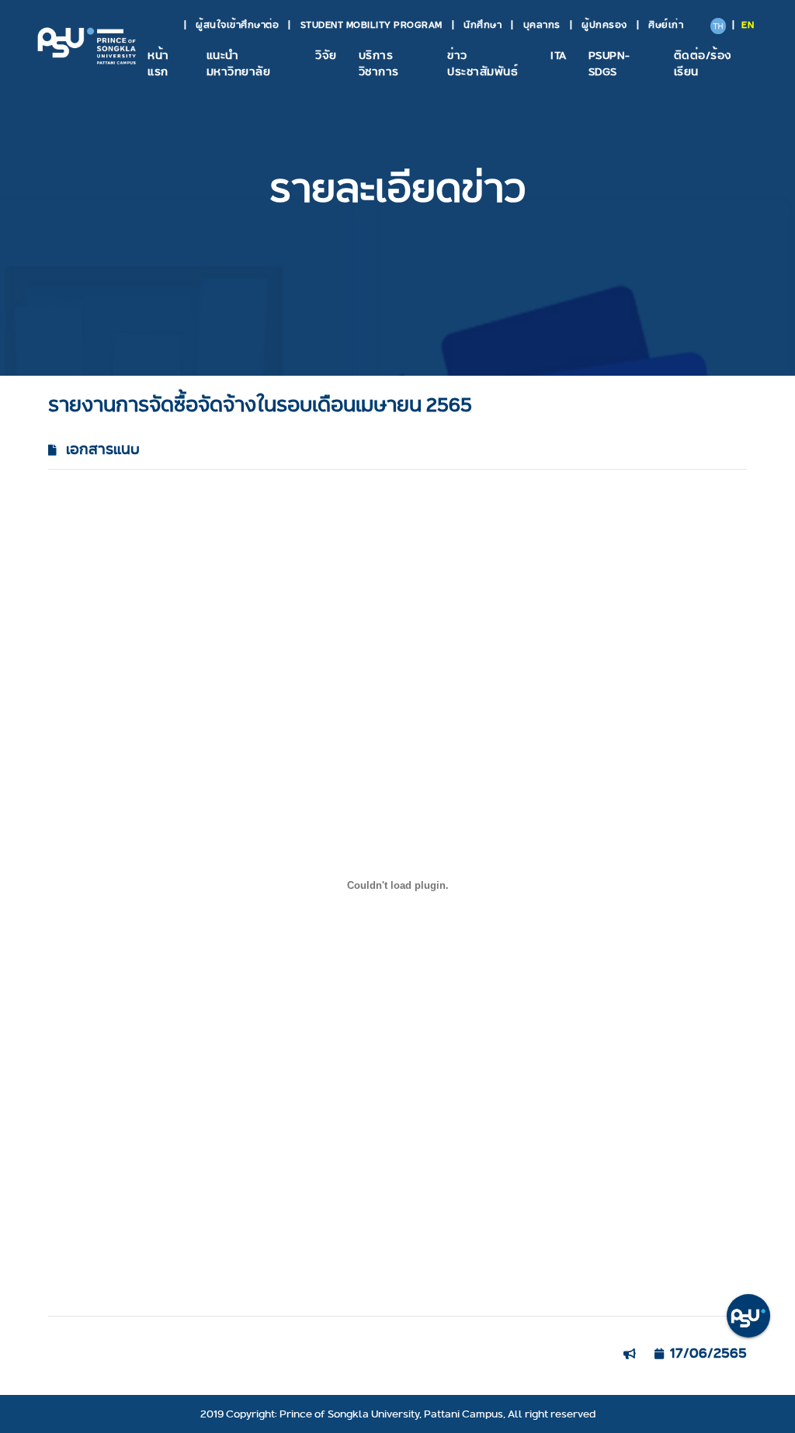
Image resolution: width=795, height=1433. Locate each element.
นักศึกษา (482, 24)
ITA (558, 55)
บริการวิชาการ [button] (379, 63)
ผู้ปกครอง (604, 24)
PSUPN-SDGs (609, 63)
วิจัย (326, 55)
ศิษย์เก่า (665, 24)
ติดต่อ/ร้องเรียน (702, 63)
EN (747, 24)
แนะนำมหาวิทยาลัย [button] (239, 63)
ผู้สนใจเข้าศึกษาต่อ (237, 24)
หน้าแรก (158, 63)
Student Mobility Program (371, 24)
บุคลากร (542, 24)
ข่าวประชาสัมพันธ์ (482, 63)
